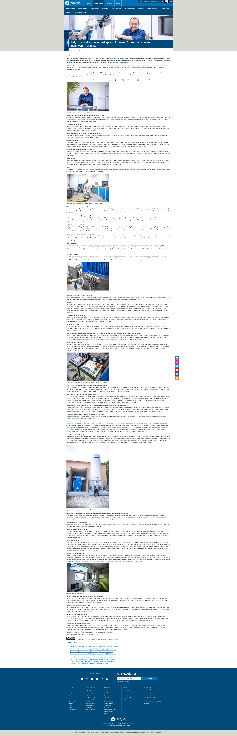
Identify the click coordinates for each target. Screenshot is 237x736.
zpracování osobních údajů (123, 681)
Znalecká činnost (165, 8)
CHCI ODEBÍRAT (149, 678)
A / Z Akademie (72, 709)
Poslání (70, 690)
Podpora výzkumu (70, 8)
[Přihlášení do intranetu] (162, 1)
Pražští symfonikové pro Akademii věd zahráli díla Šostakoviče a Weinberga (92, 661)
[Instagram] (87, 679)
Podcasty (106, 695)
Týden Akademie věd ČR (149, 697)
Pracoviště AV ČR (148, 690)
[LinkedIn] (102, 679)
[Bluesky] (92, 679)
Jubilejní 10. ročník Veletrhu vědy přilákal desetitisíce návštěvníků (89, 663)
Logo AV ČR (125, 695)
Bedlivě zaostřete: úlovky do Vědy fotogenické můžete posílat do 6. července (92, 659)
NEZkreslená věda (108, 699)
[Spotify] (107, 679)
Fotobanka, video (127, 694)
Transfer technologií (116, 8)
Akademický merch (108, 711)
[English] (166, 1)
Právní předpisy (72, 697)
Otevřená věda (147, 699)
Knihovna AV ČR (147, 694)
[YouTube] (97, 679)
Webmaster (158, 732)
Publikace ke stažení (127, 697)
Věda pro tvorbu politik (80, 12)
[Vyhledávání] (171, 1)
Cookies (122, 732)
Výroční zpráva (72, 701)
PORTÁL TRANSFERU (143, 1)
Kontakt (70, 707)
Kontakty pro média (127, 699)
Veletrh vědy (146, 703)
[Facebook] (82, 679)
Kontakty (106, 713)
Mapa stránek (105, 732)
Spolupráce (105, 8)
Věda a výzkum (98, 3)
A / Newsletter (126, 673)
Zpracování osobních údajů (147, 732)
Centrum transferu (71, 598)
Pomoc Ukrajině (95, 8)
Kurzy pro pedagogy (108, 701)
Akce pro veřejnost (108, 690)
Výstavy (106, 692)
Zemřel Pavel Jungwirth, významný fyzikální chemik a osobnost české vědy (92, 648)
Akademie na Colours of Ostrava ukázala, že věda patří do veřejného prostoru (93, 650)
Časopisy (106, 694)
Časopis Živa (147, 692)
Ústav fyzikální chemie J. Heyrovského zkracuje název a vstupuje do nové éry (93, 656)
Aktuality (87, 50)
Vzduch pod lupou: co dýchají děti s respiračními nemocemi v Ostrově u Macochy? (94, 646)
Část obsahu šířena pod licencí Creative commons (118, 725)
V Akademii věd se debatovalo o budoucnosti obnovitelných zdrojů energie (92, 657)
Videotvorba (107, 697)
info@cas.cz (131, 723)
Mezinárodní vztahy (130, 8)
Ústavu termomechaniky (73, 427)
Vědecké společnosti (152, 8)
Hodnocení (71, 703)
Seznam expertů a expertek (129, 692)
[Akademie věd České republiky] (118, 721)
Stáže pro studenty (108, 703)
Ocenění (71, 694)
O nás (89, 3)
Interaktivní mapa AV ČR (109, 709)
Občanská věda (107, 705)
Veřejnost (109, 3)
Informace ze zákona (73, 699)
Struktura (71, 692)
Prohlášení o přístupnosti (132, 732)
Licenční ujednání (114, 732)
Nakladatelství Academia (149, 695)
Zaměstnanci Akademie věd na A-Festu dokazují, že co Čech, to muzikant (91, 652)
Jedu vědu (106, 707)
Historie (70, 695)
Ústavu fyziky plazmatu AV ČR (118, 58)
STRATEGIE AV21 (155, 1)
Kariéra (70, 705)
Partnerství (68, 12)
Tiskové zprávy (126, 690)
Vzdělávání (140, 8)
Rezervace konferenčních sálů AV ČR (152, 701)
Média (118, 3)
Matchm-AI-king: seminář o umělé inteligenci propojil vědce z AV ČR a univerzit (93, 654)
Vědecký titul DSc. (82, 8)
